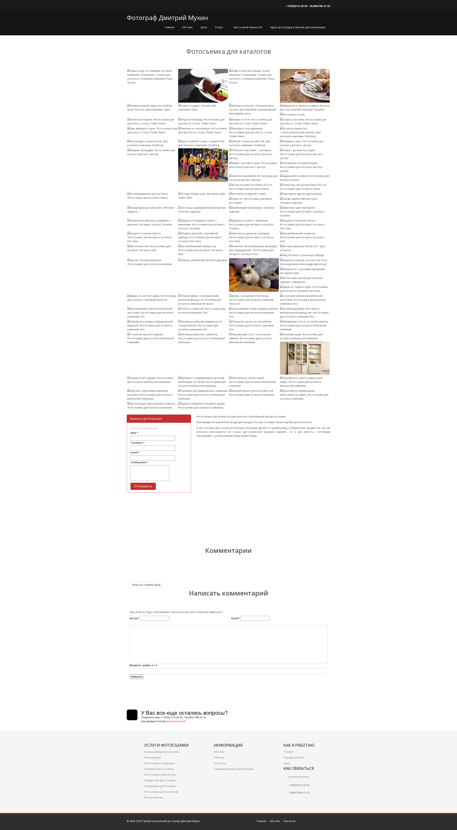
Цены (203, 27)
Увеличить (141, 79)
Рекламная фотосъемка (159, 769)
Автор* (134, 618)
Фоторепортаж (153, 797)
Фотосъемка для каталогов (161, 791)
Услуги (219, 27)
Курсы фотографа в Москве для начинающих (297, 27)
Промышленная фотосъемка (161, 751)
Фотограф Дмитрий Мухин (167, 17)
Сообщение (139, 462)
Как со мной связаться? (247, 27)
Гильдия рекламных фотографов (234, 769)
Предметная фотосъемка (159, 780)
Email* (235, 618)
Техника (288, 751)
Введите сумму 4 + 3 (143, 665)
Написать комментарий (146, 584)
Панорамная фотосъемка (160, 786)
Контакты (220, 763)
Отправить (143, 486)
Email (135, 452)
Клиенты (219, 757)
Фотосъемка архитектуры (160, 774)
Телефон (137, 442)
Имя (134, 433)
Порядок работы (293, 757)
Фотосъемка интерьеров (159, 763)
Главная (169, 27)
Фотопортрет (152, 757)
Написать (136, 676)
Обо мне (187, 27)
